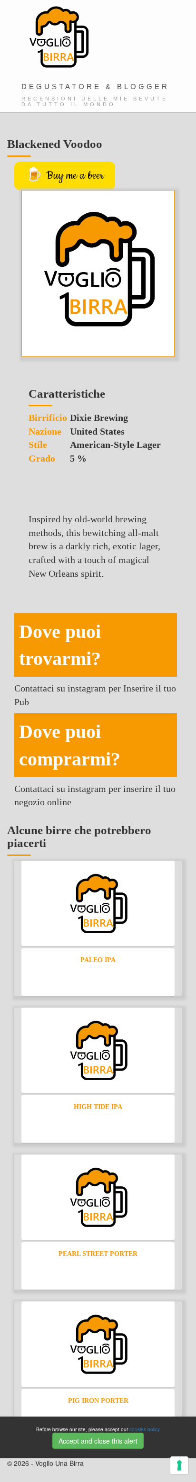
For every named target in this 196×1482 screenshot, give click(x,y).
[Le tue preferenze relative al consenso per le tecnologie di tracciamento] (179, 1465)
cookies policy (144, 1429)
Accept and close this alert (98, 1441)
